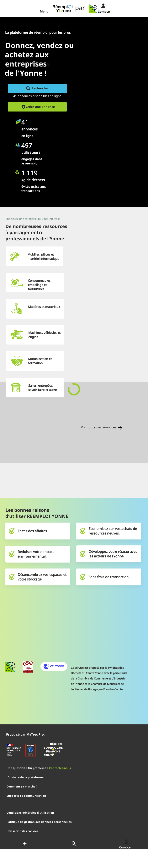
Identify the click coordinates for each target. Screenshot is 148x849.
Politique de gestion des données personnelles (39, 822)
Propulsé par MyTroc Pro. (25, 734)
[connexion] (100, 5)
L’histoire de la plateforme (25, 777)
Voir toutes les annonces (99, 427)
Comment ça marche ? (22, 786)
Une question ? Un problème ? (39, 768)
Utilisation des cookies (22, 831)
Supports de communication (26, 796)
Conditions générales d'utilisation (30, 813)
